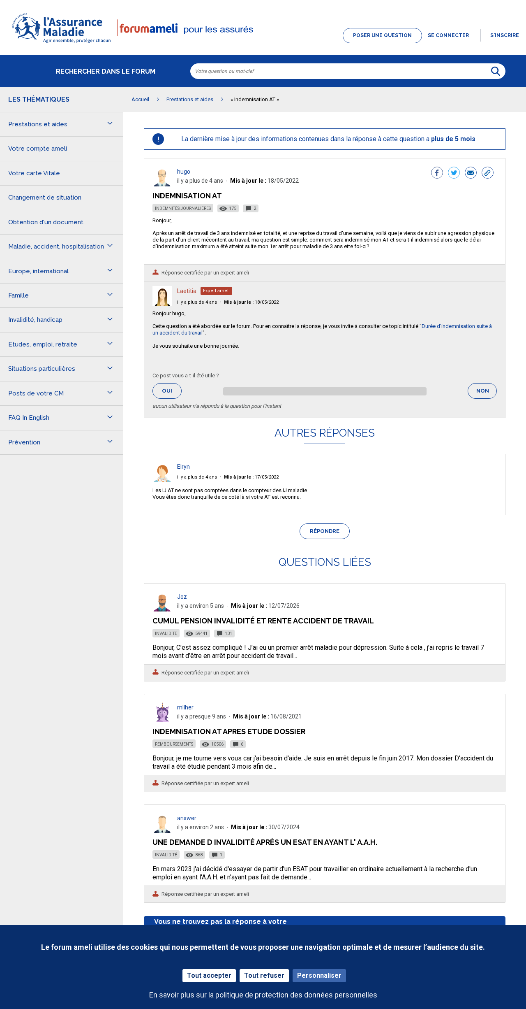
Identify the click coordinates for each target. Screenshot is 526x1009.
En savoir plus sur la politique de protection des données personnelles (263, 994)
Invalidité (166, 633)
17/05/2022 (251, 477)
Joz (182, 596)
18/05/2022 (251, 302)
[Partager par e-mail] (471, 174)
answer (186, 818)
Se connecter (448, 35)
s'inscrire (504, 35)
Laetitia (186, 291)
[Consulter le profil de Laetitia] (162, 303)
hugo (183, 171)
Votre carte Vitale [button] (34, 173)
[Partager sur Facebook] (437, 174)
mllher (185, 707)
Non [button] (486, 393)
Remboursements (174, 744)
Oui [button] (172, 391)
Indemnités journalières (183, 208)
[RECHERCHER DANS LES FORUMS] (495, 71)
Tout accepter (209, 975)
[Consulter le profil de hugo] (162, 184)
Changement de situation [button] (44, 197)
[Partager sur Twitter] (454, 174)
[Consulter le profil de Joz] (162, 609)
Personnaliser (319, 975)
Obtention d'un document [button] (45, 222)
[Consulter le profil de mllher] (162, 720)
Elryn (183, 466)
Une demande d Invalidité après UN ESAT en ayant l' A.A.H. (264, 842)
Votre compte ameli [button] (37, 148)
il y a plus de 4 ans (197, 302)
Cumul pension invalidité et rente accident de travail (263, 620)
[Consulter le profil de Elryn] (162, 480)
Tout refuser (264, 975)
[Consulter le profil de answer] (162, 831)
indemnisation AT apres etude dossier (228, 731)
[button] (263, 43)
